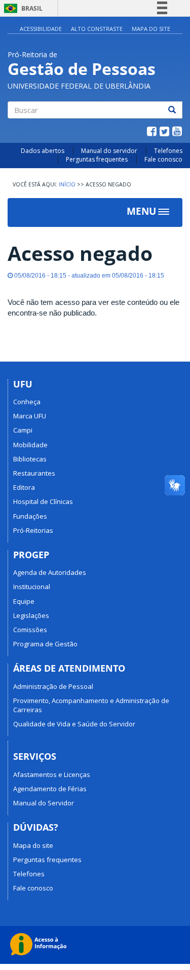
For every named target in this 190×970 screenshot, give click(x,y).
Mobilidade (30, 444)
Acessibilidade (41, 28)
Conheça (27, 401)
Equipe (23, 601)
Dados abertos (42, 150)
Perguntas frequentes (97, 159)
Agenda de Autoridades (49, 572)
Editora (24, 487)
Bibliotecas (30, 458)
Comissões (30, 629)
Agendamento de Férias (50, 788)
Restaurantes (34, 473)
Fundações (30, 516)
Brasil (21, 8)
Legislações (31, 615)
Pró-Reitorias (33, 530)
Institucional (31, 586)
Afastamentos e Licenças (51, 774)
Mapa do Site (151, 28)
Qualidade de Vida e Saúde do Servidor (74, 723)
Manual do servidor (109, 150)
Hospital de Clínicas (43, 501)
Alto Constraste (97, 28)
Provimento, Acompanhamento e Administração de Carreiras (91, 705)
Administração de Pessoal (53, 686)
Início (67, 184)
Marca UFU (29, 415)
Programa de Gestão (45, 643)
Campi (22, 430)
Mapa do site (33, 845)
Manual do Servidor (43, 802)
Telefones (168, 150)
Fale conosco (163, 159)
